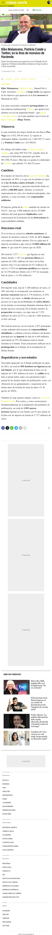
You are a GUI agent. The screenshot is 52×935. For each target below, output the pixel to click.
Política (5, 780)
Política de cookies (10, 882)
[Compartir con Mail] (20, 428)
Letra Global (7, 839)
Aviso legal (6, 867)
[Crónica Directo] (26, 2)
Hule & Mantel (8, 850)
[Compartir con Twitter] (7, 428)
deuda (26, 206)
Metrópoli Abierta (9, 827)
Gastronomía (7, 806)
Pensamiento (7, 795)
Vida (4, 788)
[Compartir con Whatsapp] (12, 428)
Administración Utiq (10, 897)
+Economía (6, 803)
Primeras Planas (8, 810)
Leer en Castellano (7, 6)
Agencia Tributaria (37, 175)
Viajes (4, 799)
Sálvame (8, 163)
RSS (3, 875)
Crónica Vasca (8, 831)
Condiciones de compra (11, 893)
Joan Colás (5, 84)
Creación (6, 791)
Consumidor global (10, 846)
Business (5, 784)
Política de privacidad (11, 878)
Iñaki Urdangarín (9, 119)
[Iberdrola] (37, 10)
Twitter (16, 79)
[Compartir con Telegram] (16, 428)
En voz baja (6, 814)
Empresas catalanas (10, 886)
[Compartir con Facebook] (3, 428)
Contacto (6, 871)
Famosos (32, 79)
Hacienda (8, 79)
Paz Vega (21, 91)
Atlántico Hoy (8, 842)
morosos (22, 254)
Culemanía (6, 835)
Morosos (24, 79)
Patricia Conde (26, 88)
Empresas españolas (10, 890)
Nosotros (6, 863)
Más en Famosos (12, 674)
